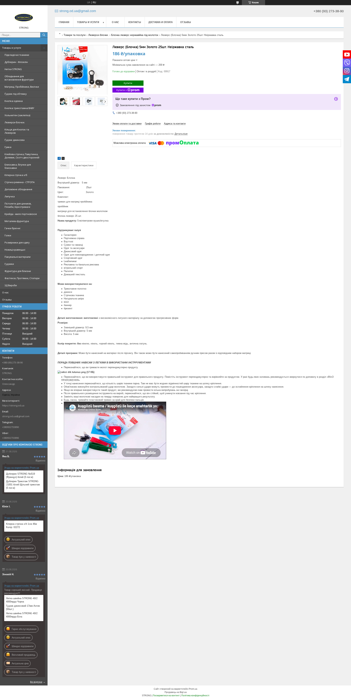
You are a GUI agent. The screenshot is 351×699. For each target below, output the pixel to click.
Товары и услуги (11, 47)
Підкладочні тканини (17, 55)
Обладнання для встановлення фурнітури (19, 78)
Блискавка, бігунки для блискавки (18, 166)
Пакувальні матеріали (18, 256)
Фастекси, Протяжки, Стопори (22, 278)
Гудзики (9, 264)
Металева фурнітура (17, 221)
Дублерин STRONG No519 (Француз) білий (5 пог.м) (20, 475)
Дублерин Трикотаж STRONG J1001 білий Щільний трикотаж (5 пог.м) (23, 484)
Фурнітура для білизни (18, 271)
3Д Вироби (11, 285)
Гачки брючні (12, 228)
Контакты (134, 22)
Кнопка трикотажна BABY (19, 108)
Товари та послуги (75, 34)
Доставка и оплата (160, 22)
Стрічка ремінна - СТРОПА (20, 182)
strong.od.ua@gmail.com (15, 416)
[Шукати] (44, 35)
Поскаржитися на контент (166, 695)
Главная (64, 22)
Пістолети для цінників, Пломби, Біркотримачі (18, 205)
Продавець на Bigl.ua (176, 692)
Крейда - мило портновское (21, 214)
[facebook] (59, 159)
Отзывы (7, 299)
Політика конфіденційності (195, 695)
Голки (8, 235)
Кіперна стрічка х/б (16, 175)
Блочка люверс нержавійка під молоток (134, 34)
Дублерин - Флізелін (16, 62)
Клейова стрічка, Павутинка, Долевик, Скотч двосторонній (22, 156)
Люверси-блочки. (15, 122)
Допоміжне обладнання (18, 189)
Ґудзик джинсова (14, 140)
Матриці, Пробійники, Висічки (22, 86)
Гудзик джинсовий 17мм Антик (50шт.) (23, 607)
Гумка (8, 147)
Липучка (10, 196)
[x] (63, 159)
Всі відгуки (36, 681)
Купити (128, 83)
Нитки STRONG (13, 69)
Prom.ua (193, 689)
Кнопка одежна (14, 101)
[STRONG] (24, 17)
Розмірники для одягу (17, 242)
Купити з (121, 90)
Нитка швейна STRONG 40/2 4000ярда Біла (21, 615)
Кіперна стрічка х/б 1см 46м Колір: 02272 (21, 526)
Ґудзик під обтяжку (16, 93)
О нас (5, 292)
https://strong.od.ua (13, 405)
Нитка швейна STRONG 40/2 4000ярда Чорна (21, 600)
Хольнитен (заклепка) (17, 115)
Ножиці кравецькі (15, 249)
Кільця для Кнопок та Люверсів (17, 131)
